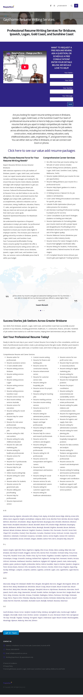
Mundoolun (62, 589)
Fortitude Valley (63, 553)
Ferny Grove (73, 553)
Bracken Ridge (54, 525)
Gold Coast (30, 669)
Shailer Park (65, 615)
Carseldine (15, 533)
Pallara (50, 595)
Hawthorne (36, 561)
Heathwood (21, 561)
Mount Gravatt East (63, 587)
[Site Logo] (8, 6)
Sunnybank (43, 615)
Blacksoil (73, 522)
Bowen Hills (45, 525)
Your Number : (68, 88)
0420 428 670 (63, 6)
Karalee (50, 567)
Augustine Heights (19, 519)
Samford (27, 612)
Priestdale (35, 595)
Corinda (66, 533)
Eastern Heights (8, 550)
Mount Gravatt (51, 587)
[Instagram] (54, 5)
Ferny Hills (6, 556)
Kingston (66, 567)
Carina (53, 533)
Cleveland (47, 533)
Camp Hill (73, 533)
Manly (15, 587)
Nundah (39, 592)
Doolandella (14, 539)
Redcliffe (43, 601)
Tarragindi (33, 618)
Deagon (33, 539)
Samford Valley (36, 612)
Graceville (21, 558)
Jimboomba (31, 564)
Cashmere (71, 536)
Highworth (45, 558)
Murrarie (53, 584)
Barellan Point (56, 519)
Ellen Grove (44, 550)
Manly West (16, 589)
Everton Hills (35, 553)
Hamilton (29, 561)
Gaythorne (65, 556)
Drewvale (27, 539)
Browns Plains (31, 527)
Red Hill (10, 601)
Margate (38, 584)
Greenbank (73, 556)
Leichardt (47, 570)
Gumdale (57, 556)
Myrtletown (54, 589)
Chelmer (6, 539)
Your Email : (69, 80)
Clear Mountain (31, 533)
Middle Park (30, 584)
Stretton (30, 615)
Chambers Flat (48, 530)
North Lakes (13, 592)
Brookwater (22, 522)
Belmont (6, 530)
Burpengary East (49, 522)
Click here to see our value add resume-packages (41, 150)
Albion (5, 519)
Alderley (67, 516)
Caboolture (7, 536)
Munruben (70, 589)
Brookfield (16, 525)
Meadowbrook (22, 587)
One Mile (22, 595)
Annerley (12, 516)
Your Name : (68, 73)
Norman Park (61, 592)
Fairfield (14, 556)
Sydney (47, 669)
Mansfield (39, 589)
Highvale (53, 561)
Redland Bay (61, 598)
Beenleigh (40, 527)
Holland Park (36, 558)
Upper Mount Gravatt (59, 618)
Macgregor (31, 589)
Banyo (29, 522)
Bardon (5, 527)
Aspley (45, 516)
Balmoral (25, 530)
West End (28, 620)
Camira (45, 536)
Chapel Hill (7, 533)
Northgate (52, 592)
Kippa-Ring (73, 567)
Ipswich (59, 561)
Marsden (24, 589)
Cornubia (40, 533)
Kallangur (12, 570)
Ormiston (15, 595)
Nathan (45, 592)
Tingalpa (19, 618)
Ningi (20, 592)
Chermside (57, 530)
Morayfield (45, 584)
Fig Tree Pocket (41, 556)
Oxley (9, 595)
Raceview (57, 601)
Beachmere (13, 522)
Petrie (10, 598)
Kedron (38, 564)
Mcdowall (22, 584)
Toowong (26, 618)
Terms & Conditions (10, 663)
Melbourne (54, 669)
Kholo (39, 567)
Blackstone (65, 522)
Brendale (58, 522)
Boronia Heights (73, 519)
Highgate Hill (45, 561)
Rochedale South (34, 601)
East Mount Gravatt (16, 553)
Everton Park (44, 553)
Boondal (47, 527)
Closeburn (38, 530)
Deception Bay (61, 539)
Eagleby (37, 550)
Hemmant (63, 558)
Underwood (47, 618)
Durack (21, 539)
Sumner (36, 615)
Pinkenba (26, 598)
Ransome (39, 598)
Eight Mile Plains (20, 550)
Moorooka (6, 584)
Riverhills (17, 601)
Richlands (52, 598)
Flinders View (30, 556)
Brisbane (18, 530)
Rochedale (24, 601)
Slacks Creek (22, 615)
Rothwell (50, 601)
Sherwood (57, 615)
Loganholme (64, 570)
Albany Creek (37, 516)
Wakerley (21, 620)
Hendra (70, 558)
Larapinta (26, 570)
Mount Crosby (40, 587)
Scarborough (65, 612)
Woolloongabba (72, 618)
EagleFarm (30, 550)
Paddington (44, 595)
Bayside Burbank (37, 522)
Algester (18, 516)
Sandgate (6, 615)
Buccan (66, 527)
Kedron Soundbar (47, 564)
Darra (54, 539)
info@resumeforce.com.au (18, 653)
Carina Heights (54, 536)
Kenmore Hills (23, 567)
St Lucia (50, 615)
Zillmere (34, 620)
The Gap (6, 618)
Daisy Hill (70, 539)
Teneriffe (13, 618)
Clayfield (32, 530)
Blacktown (63, 525)
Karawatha (32, 567)
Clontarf (22, 533)
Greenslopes (7, 558)
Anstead (6, 516)
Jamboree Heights (20, 564)
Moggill (59, 584)
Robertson (64, 601)
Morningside (67, 584)
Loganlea (40, 570)
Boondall (37, 525)
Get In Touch (11, 633)
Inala (64, 561)
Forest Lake (21, 556)
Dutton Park (47, 539)
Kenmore (44, 567)
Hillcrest (6, 561)
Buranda (60, 527)
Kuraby (5, 570)
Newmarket (26, 592)
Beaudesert (24, 525)
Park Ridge (65, 595)
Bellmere (6, 522)
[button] (71, 5)
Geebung (28, 558)
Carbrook (60, 533)
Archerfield (51, 516)
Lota (57, 570)
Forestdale (53, 553)
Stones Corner (19, 612)
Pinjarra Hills (17, 598)
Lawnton (33, 570)
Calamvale (15, 536)
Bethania (72, 527)
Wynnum (14, 620)
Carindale (38, 536)
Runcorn (68, 598)
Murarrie (46, 589)
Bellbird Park (21, 527)
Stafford (73, 612)
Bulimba (64, 519)
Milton (74, 584)
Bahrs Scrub (46, 519)
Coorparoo (31, 536)
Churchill (64, 530)
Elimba (51, 550)
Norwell (33, 592)
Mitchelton (31, 587)
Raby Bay (33, 598)
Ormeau (28, 595)
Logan (53, 570)
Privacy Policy (8, 666)
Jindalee (6, 564)
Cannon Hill (63, 536)
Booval (31, 525)
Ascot (10, 519)
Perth (63, 669)
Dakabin (39, 539)
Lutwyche (19, 570)
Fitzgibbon (50, 556)
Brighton (53, 527)
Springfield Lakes (54, 612)
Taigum (40, 618)
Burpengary (71, 525)
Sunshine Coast (40, 669)
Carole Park (72, 530)
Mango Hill (14, 584)
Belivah (12, 530)
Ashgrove (38, 519)
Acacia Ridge (60, 516)
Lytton (5, 573)
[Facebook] (50, 5)
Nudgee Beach (71, 592)
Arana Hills (75, 516)
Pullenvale (73, 595)
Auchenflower (30, 519)
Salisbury (45, 612)
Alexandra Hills (27, 516)
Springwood (74, 615)
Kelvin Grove (58, 567)
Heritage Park (54, 558)
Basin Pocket (7, 525)
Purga (5, 598)
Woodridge (7, 620)
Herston (76, 558)
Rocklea (46, 598)
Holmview (13, 561)
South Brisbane (8, 612)
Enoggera (27, 553)
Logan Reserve (73, 570)
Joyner (11, 564)
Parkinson (57, 595)
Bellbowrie (12, 527)
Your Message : (67, 96)
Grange (14, 558)
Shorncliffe (14, 615)
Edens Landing (59, 550)
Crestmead (23, 536)
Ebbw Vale (68, 550)
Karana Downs (12, 567)
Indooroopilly (71, 561)
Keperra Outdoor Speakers (63, 564)
